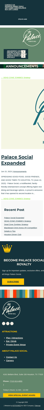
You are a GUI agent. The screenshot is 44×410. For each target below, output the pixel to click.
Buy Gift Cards (11, 9)
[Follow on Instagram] (25, 22)
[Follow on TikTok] (12, 323)
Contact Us (11, 357)
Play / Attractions (14, 338)
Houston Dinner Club (12, 235)
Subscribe (13, 282)
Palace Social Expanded (14, 218)
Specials (11, 57)
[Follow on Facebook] (21, 22)
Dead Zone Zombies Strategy (16, 224)
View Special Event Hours (21, 395)
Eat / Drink (11, 341)
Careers (10, 360)
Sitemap (37, 405)
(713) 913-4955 (16, 381)
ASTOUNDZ (16, 405)
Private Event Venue (16, 56)
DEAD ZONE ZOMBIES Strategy (17, 221)
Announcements (20, 171)
